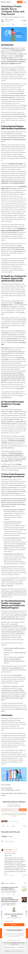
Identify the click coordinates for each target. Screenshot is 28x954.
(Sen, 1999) (9, 305)
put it (8, 466)
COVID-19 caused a (13, 459)
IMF (10, 411)
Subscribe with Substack (15, 930)
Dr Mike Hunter (8, 849)
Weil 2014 (4, 381)
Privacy (18, 942)
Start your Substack (10, 947)
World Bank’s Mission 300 (15, 164)
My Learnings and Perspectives (9, 891)
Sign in (25, 2)
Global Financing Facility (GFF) (10, 619)
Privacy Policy (16, 936)
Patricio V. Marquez (9, 19)
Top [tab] (3, 883)
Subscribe (19, 2)
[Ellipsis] (26, 849)
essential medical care (19, 251)
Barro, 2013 (13, 339)
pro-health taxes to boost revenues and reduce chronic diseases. (15, 546)
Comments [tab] (4, 836)
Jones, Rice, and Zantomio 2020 (12, 377)
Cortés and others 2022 (16, 373)
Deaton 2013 (20, 388)
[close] (24, 908)
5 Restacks (15, 821)
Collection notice (14, 944)
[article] (14, 891)
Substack (7, 951)
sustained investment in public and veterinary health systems (12, 247)
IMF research (5, 348)
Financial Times (11, 132)
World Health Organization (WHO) (12, 57)
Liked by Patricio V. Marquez (11, 851)
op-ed (17, 132)
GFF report (15, 686)
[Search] (25, 883)
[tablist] (7, 836)
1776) (7, 188)
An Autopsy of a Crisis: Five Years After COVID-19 (9, 888)
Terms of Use (21, 813)
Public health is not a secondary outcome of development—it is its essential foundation (13, 182)
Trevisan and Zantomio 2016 (17, 379)
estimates (12, 69)
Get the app (21, 947)
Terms (22, 942)
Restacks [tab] (11, 836)
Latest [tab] (6, 883)
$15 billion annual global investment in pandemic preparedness (12, 454)
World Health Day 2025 (7, 48)
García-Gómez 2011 (6, 375)
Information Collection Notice (15, 814)
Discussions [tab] (12, 883)
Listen (24, 20)
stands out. (22, 619)
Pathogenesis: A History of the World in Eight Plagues (13, 229)
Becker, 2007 (4, 327)
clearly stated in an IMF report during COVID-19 (13, 422)
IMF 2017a (11, 352)
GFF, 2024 (19, 632)
